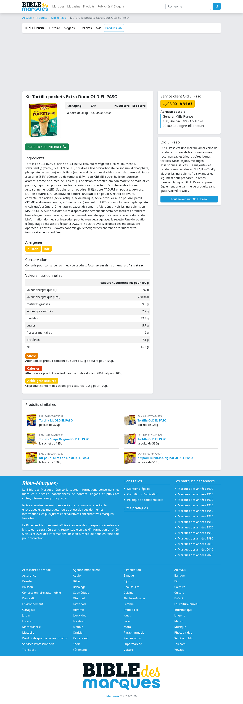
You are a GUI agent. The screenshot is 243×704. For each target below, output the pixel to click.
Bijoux (128, 581)
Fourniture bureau (186, 604)
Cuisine (128, 593)
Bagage (129, 575)
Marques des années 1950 (195, 516)
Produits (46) (114, 28)
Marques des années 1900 (195, 489)
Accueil (27, 18)
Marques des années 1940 (195, 511)
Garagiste (28, 610)
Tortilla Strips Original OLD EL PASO (64, 439)
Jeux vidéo (79, 615)
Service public (183, 638)
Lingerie (179, 615)
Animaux (180, 570)
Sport (76, 644)
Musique (180, 627)
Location (78, 621)
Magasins (73, 6)
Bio (176, 581)
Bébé (76, 581)
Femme (129, 604)
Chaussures (131, 587)
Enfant (178, 598)
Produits (89, 6)
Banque (179, 575)
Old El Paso (58, 18)
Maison (179, 621)
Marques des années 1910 (195, 494)
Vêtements (80, 650)
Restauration (132, 638)
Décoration (29, 598)
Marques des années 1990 (195, 538)
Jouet (127, 615)
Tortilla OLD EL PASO (152, 420)
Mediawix (112, 696)
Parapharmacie (134, 632)
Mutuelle (28, 632)
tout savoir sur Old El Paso (189, 199)
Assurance (29, 575)
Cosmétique (81, 593)
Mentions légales (138, 489)
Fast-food (79, 604)
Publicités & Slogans (111, 6)
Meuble (78, 627)
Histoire (54, 28)
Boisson (27, 587)
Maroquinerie (31, 627)
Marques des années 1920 (195, 500)
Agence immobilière (86, 570)
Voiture (129, 650)
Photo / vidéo (183, 632)
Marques (58, 6)
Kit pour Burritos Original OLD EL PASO (165, 458)
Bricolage (79, 587)
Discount (79, 598)
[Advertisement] (121, 60)
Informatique (183, 610)
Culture (179, 593)
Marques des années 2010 (195, 549)
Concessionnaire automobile (41, 593)
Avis (98, 28)
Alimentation (132, 570)
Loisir (127, 621)
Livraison (28, 621)
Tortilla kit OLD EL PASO (56, 420)
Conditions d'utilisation (142, 494)
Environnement (32, 604)
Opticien (78, 632)
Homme (78, 610)
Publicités (85, 28)
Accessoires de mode (36, 570)
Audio (77, 575)
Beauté (27, 581)
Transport (29, 650)
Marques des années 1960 (195, 522)
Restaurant (80, 638)
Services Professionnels (38, 644)
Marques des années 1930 (195, 505)
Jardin (26, 615)
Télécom (180, 644)
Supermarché (133, 644)
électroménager (134, 598)
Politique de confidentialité (145, 500)
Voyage (179, 650)
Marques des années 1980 (195, 533)
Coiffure (179, 587)
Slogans (69, 28)
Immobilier (131, 610)
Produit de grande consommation (45, 638)
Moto (127, 627)
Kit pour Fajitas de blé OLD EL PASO (64, 458)
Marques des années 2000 (195, 544)
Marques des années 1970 (195, 527)
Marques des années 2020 (195, 555)
